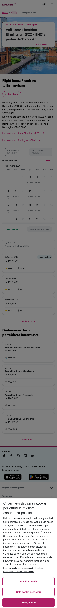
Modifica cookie (28, 581)
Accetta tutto (28, 603)
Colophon (39, 568)
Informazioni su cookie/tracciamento (18, 572)
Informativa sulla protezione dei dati (18, 568)
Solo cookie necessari (28, 592)
